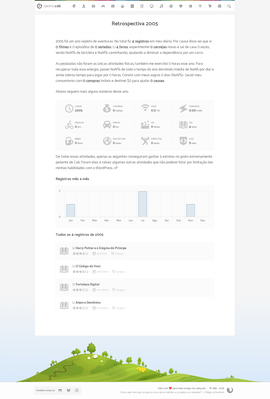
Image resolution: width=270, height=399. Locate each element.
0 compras (91, 81)
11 (100, 254)
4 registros (140, 41)
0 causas (157, 81)
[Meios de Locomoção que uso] (191, 6)
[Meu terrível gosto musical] (162, 6)
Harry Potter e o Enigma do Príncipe (101, 248)
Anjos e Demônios (88, 302)
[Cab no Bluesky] (68, 390)
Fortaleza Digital (87, 284)
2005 (104, 254)
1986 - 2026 (218, 388)
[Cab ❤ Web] (200, 6)
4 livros (122, 47)
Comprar (119, 254)
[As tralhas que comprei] (210, 6)
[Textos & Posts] (142, 6)
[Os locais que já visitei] (171, 6)
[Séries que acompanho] (152, 6)
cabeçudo (200, 388)
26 (98, 254)
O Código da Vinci (88, 266)
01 (98, 272)
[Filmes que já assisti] (132, 6)
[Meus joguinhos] (103, 6)
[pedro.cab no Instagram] (77, 390)
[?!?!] (93, 357)
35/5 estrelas (80, 253)
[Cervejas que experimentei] (123, 6)
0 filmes (62, 47)
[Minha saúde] (181, 6)
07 (101, 272)
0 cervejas (158, 47)
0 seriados (103, 47)
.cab (52, 6)
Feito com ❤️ (165, 388)
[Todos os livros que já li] (113, 6)
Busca (229, 6)
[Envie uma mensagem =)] (220, 6)
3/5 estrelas (80, 289)
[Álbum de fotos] (94, 6)
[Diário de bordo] (74, 6)
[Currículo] (84, 6)
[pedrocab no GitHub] (60, 390)
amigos (188, 388)
